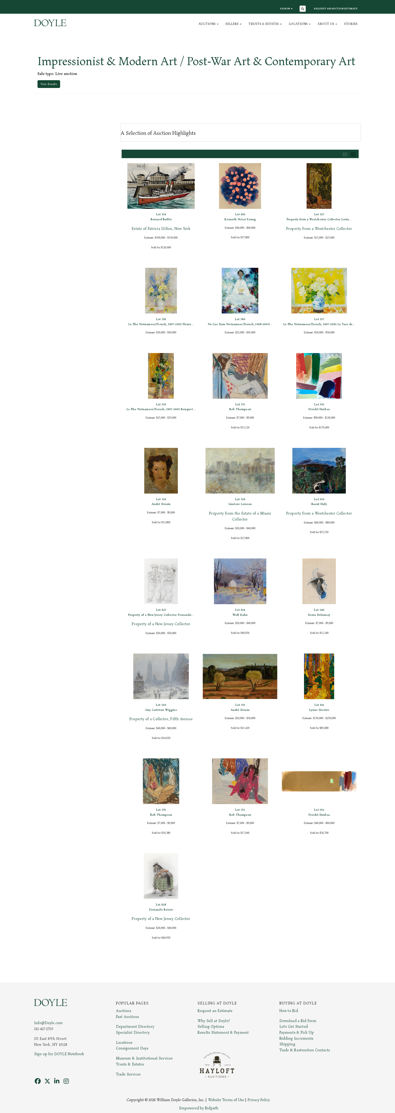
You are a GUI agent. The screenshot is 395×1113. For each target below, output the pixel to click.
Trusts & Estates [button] (264, 24)
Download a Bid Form (298, 1021)
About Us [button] (326, 24)
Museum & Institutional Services (144, 1058)
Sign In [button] (285, 8)
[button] (303, 9)
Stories (351, 24)
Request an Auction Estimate (336, 8)
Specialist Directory (133, 1032)
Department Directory (135, 1026)
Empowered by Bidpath (198, 1108)
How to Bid (288, 1011)
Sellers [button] (232, 24)
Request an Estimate (215, 1011)
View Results (48, 84)
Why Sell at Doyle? (214, 1021)
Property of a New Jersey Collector (161, 624)
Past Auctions (127, 1017)
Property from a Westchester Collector (319, 228)
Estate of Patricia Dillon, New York (160, 228)
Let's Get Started (293, 1026)
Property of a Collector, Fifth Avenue (161, 719)
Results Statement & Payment (223, 1032)
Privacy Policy (259, 1100)
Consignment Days (132, 1048)
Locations (124, 1042)
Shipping (287, 1044)
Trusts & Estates (130, 1064)
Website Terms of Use (226, 1100)
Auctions (123, 1011)
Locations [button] (298, 24)
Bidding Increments (296, 1038)
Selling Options (211, 1026)
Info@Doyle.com (48, 1023)
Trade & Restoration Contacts (304, 1050)
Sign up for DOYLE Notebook (59, 1054)
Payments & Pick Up (296, 1032)
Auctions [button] (207, 24)
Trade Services (128, 1074)
